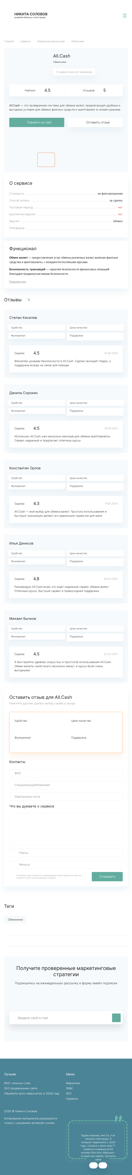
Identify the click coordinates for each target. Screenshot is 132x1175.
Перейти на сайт (39, 122)
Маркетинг (73, 1083)
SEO (69, 1093)
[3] (28, 727)
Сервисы (25, 41)
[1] (17, 727)
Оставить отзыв (98, 122)
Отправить (107, 876)
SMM (69, 1088)
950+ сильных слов (17, 1083)
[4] (34, 727)
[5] (40, 727)
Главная (9, 41)
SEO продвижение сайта (20, 1088)
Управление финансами (51, 41)
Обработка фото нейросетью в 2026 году (31, 1093)
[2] (22, 727)
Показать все (17, 281)
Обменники (77, 41)
